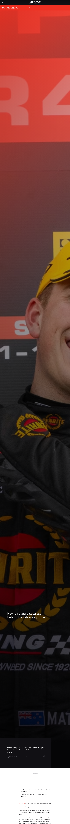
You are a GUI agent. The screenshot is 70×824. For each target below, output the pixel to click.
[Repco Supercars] (35, 2)
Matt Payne (22, 803)
